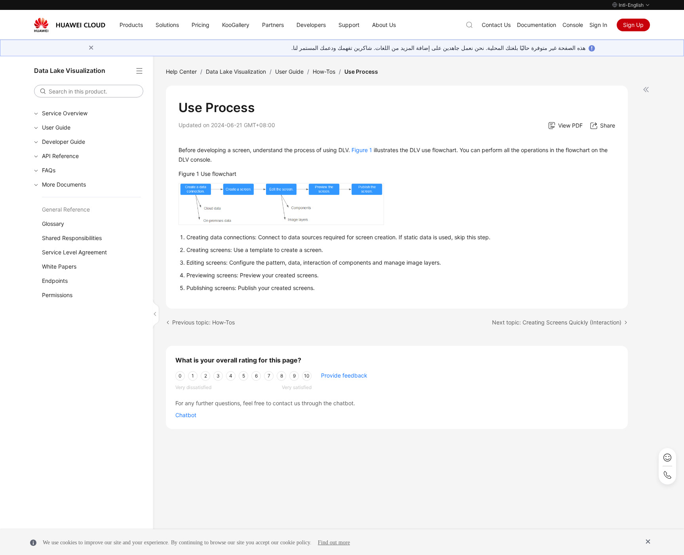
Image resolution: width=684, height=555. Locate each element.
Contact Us (496, 24)
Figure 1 (362, 150)
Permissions (57, 295)
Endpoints (55, 280)
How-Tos (324, 71)
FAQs (48, 170)
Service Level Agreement (74, 252)
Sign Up (633, 24)
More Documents (64, 184)
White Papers (59, 266)
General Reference (66, 209)
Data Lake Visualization (236, 71)
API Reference (60, 156)
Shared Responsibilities (72, 238)
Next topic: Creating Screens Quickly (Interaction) (556, 322)
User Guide (56, 127)
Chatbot (185, 415)
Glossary (53, 223)
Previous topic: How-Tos (203, 322)
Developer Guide (63, 141)
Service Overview (64, 113)
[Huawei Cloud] (69, 25)
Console (572, 24)
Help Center (181, 71)
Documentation (536, 24)
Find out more (334, 542)
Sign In (598, 24)
